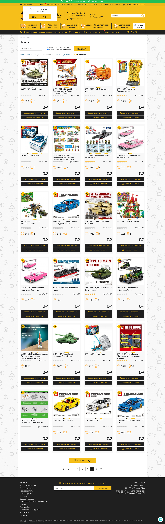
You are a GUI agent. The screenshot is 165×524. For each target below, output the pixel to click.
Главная (22, 37)
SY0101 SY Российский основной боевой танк (63, 355)
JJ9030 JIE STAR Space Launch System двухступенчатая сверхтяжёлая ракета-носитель (34, 357)
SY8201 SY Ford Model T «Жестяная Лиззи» (127, 289)
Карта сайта (25, 507)
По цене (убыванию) (63, 55)
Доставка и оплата (65, 4)
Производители (26, 491)
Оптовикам (24, 496)
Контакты (109, 4)
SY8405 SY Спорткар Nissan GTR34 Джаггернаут (65, 222)
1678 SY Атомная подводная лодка (65, 289)
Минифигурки (75, 32)
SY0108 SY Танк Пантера (31, 89)
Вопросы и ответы (81, 4)
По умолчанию (26, 55)
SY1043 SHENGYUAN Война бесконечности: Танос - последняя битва (65, 91)
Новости (23, 515)
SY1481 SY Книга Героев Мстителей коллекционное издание (128, 356)
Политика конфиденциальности (33, 501)
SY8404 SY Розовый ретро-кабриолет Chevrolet (33, 289)
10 (101, 469)
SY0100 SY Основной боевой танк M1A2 (97, 222)
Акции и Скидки (112, 32)
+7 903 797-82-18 (77, 13)
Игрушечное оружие (92, 32)
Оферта (23, 504)
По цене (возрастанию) (43, 55)
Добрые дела (51, 4)
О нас (41, 4)
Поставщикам (26, 493)
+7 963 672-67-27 (77, 15)
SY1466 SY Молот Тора (95, 354)
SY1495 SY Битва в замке (128, 221)
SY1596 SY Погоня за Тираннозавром (30, 222)
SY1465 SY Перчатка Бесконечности (126, 90)
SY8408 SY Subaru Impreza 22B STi (130, 421)
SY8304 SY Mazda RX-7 (63, 420)
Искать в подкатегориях (59, 48)
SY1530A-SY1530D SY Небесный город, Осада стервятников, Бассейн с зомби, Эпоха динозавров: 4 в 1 (66, 159)
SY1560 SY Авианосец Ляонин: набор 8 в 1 (98, 156)
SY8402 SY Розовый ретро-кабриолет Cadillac (129, 156)
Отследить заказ (97, 4)
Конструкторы (30, 32)
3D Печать (24, 512)
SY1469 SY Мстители (30, 155)
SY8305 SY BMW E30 (94, 420)
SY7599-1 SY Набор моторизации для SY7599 (32, 421)
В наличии (81, 55)
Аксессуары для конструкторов (53, 32)
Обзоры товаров (27, 499)
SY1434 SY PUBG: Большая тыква (97, 90)
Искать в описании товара (60, 50)
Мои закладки (121, 4)
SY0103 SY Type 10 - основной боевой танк (98, 289)
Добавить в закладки (34, 117)
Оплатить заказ (26, 488)
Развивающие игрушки (30, 510)
